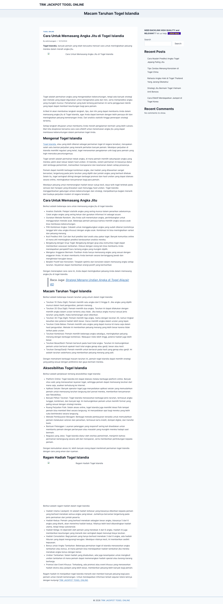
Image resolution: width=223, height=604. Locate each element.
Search (147, 39)
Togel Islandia (49, 144)
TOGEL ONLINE (48, 31)
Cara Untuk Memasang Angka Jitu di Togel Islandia (83, 36)
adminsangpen (50, 41)
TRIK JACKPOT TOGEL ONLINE (73, 580)
